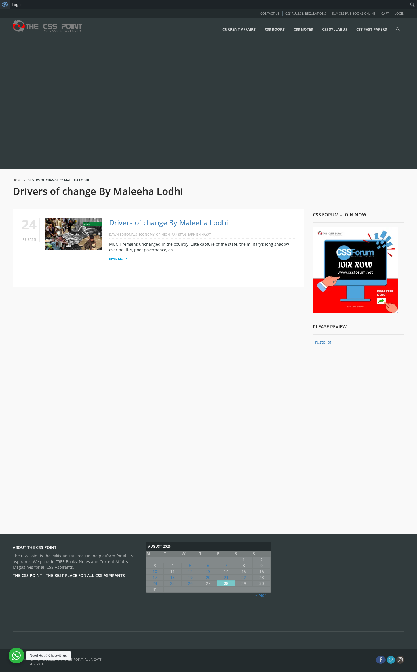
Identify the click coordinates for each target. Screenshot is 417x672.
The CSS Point (72, 659)
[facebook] (381, 660)
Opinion (163, 234)
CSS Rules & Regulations (305, 13)
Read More (118, 258)
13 (208, 571)
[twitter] (391, 660)
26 (190, 583)
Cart (385, 13)
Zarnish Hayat (199, 234)
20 (208, 577)
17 (155, 577)
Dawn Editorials (123, 234)
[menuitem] (5, 4)
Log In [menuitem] (17, 4)
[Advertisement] (170, 104)
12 (190, 571)
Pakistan (178, 234)
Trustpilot (322, 342)
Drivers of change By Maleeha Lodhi (168, 222)
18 (172, 577)
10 (155, 571)
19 (190, 577)
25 (172, 583)
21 (226, 577)
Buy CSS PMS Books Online (353, 13)
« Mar (260, 595)
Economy (146, 234)
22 (243, 577)
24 (155, 583)
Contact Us (269, 13)
